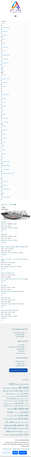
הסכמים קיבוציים (20, 398)
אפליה (18, 384)
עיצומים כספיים (10, 415)
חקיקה (15, 253)
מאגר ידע (21, 345)
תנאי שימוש (20, 363)
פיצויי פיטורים (12, 419)
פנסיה (21, 422)
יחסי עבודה (11, 403)
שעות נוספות (20, 428)
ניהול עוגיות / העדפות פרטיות (18, 370)
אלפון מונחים (20, 349)
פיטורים (23, 418)
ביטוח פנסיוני (13, 388)
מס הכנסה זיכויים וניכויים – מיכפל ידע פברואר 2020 (14, 259)
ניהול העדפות (6, 452)
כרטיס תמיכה (20, 353)
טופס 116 (3, 222)
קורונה (16, 422)
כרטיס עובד (20, 406)
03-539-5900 (19, 335)
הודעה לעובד (22, 396)
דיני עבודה (20, 279)
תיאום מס (4, 285)
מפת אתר (21, 351)
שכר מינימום (21, 425)
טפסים (10, 228)
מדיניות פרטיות (19, 361)
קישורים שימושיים (6, 291)
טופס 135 (4, 234)
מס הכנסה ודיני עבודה (7, 273)
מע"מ (10, 409)
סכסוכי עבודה (16, 412)
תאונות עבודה (16, 432)
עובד (17, 416)
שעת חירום (25, 431)
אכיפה (24, 384)
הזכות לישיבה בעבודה (11, 396)
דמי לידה (10, 391)
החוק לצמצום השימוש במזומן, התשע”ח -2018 (14, 247)
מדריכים (10, 253)
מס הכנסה (4, 228)
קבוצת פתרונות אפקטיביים (16, 347)
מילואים (6, 406)
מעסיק (24, 412)
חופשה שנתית (23, 401)
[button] (15, 16)
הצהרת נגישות (20, 365)
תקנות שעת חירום (11, 435)
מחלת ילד (12, 406)
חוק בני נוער (15, 401)
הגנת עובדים (17, 394)
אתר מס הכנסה (5, 298)
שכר (9, 422)
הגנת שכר (10, 394)
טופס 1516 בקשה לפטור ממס (9, 310)
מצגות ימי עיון (5, 266)
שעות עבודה (10, 428)
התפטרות (11, 399)
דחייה (15, 452)
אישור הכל (23, 452)
